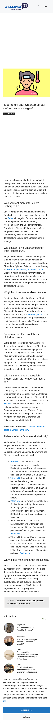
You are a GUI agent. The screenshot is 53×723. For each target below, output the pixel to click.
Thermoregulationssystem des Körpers (25, 269)
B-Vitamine (25, 553)
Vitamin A (15, 501)
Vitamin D (15, 478)
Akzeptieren (26, 710)
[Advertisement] (26, 39)
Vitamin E (15, 533)
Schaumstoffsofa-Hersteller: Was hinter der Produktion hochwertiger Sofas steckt (27, 655)
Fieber (10, 218)
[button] (38, 6)
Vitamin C (15, 461)
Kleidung (8, 403)
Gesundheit (9, 114)
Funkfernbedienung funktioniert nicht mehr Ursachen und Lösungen (27, 669)
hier (4, 701)
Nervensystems (36, 314)
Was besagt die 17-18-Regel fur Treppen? (26, 629)
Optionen (26, 717)
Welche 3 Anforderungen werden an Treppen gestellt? (27, 641)
